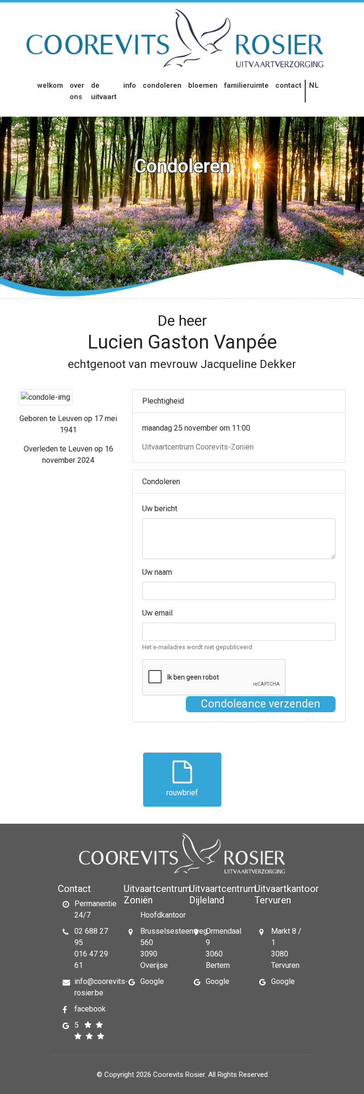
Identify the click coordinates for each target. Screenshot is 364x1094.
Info (129, 85)
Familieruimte (246, 85)
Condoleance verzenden (260, 704)
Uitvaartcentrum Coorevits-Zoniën (198, 446)
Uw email (157, 612)
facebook (90, 1008)
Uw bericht (159, 508)
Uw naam (157, 572)
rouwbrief (182, 792)
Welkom (50, 85)
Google (152, 981)
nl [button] (314, 85)
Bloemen (203, 85)
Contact (288, 85)
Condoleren (162, 85)
